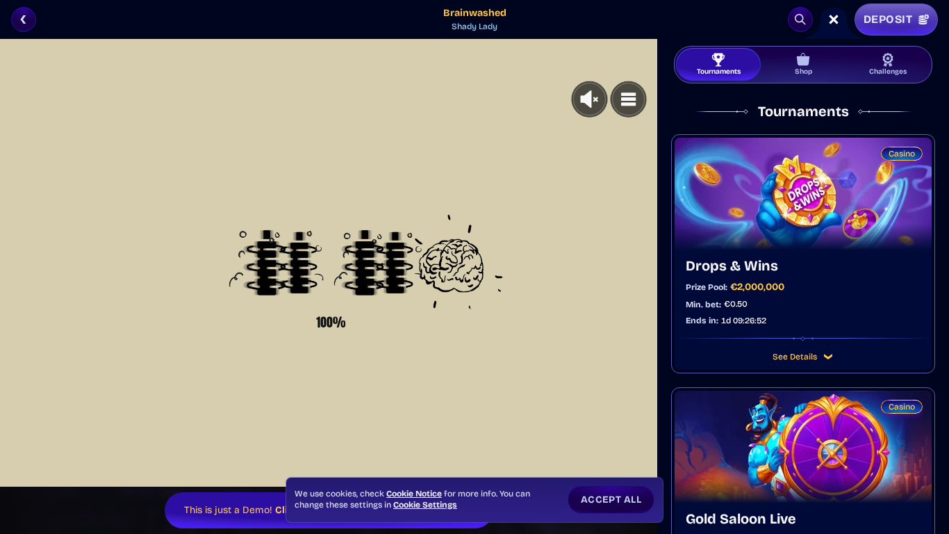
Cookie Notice (414, 494)
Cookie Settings (425, 505)
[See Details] (828, 356)
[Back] (23, 19)
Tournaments (719, 71)
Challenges (888, 71)
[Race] (833, 19)
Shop (803, 71)
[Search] (800, 19)
